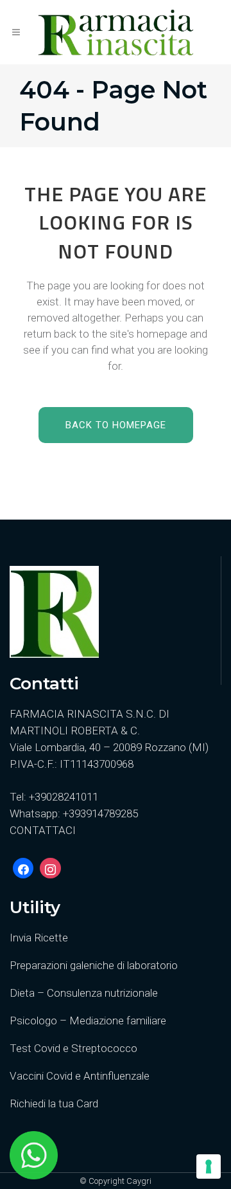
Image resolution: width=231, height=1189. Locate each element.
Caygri (138, 1181)
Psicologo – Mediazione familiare (88, 1020)
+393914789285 (100, 813)
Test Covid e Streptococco (73, 1048)
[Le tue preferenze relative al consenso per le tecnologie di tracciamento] (208, 1166)
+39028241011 (63, 796)
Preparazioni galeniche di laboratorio (94, 965)
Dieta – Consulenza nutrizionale (84, 992)
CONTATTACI (43, 830)
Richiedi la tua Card (54, 1103)
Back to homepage (115, 425)
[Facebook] (23, 868)
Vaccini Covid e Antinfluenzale (80, 1075)
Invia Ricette (39, 937)
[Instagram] (50, 868)
